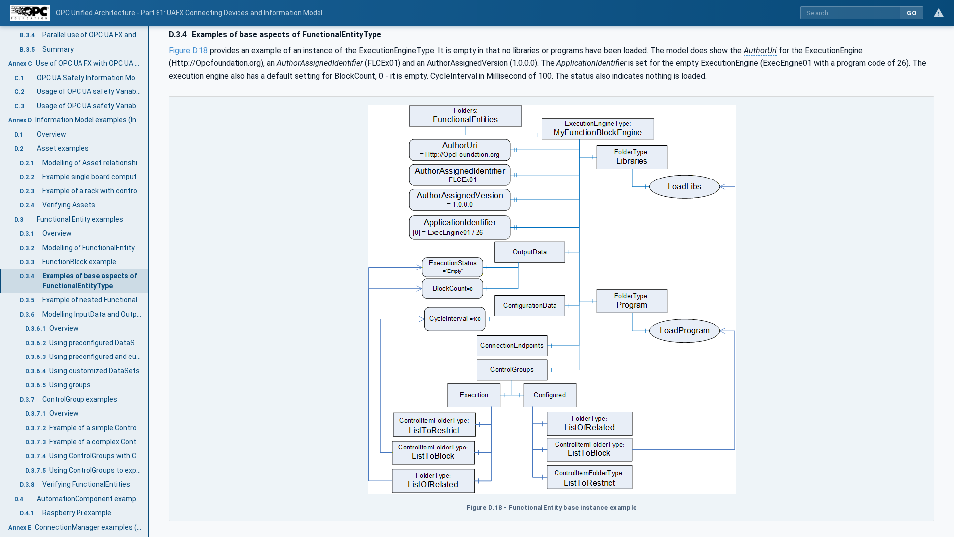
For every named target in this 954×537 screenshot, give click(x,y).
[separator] (149, 281)
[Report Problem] (938, 12)
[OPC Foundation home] (30, 13)
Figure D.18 (188, 50)
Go (911, 13)
